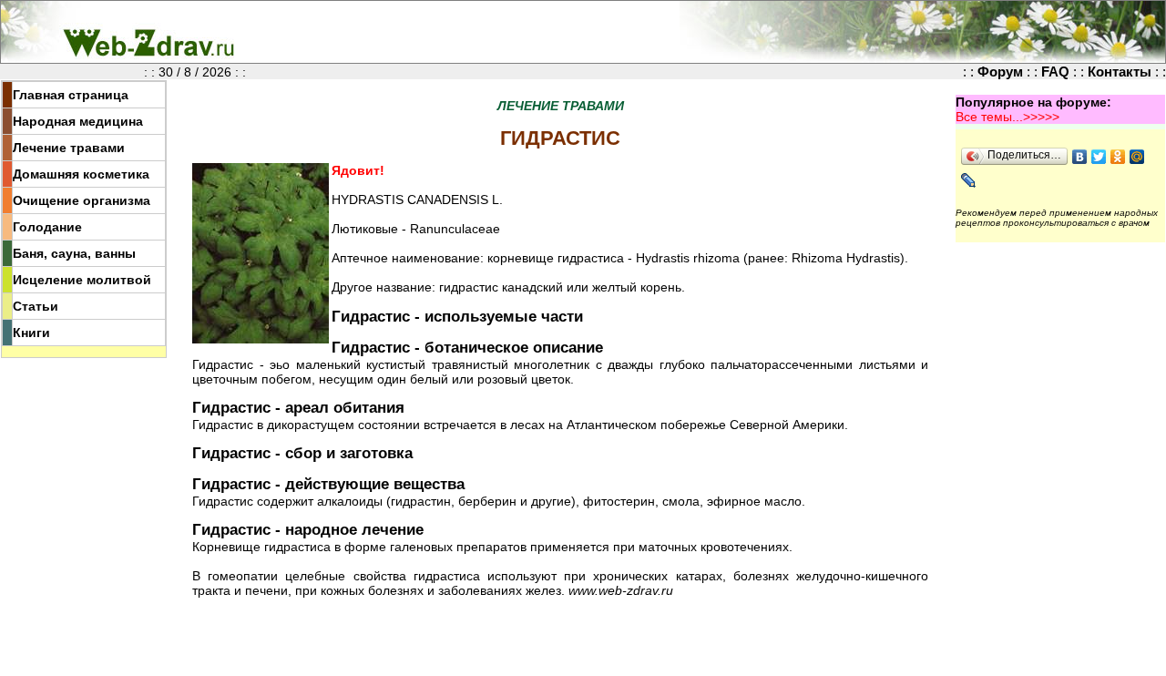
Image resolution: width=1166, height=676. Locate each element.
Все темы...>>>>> (1007, 116)
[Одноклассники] (1118, 157)
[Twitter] (1099, 157)
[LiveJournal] (968, 180)
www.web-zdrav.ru (620, 590)
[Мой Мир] (1137, 157)
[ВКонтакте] (1079, 157)
